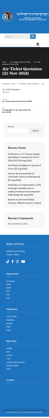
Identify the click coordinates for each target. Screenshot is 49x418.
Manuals (9, 323)
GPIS (8, 369)
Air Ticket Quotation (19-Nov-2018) (17, 100)
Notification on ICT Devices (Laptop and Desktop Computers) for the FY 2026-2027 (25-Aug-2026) (24, 157)
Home (4, 62)
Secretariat (10, 281)
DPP (8, 291)
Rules (8, 326)
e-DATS (9, 355)
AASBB (9, 348)
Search (11, 126)
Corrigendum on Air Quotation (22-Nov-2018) (16, 110)
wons (43, 84)
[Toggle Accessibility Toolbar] (5, 16)
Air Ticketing (14, 62)
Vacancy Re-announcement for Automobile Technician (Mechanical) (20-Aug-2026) (24, 177)
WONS (41, 412)
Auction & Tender (24, 62)
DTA (8, 294)
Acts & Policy (11, 316)
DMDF (8, 284)
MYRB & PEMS (12, 365)
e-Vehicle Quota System (15, 362)
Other (8, 330)
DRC (8, 298)
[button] (38, 44)
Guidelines (10, 320)
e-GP (8, 358)
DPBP (8, 288)
